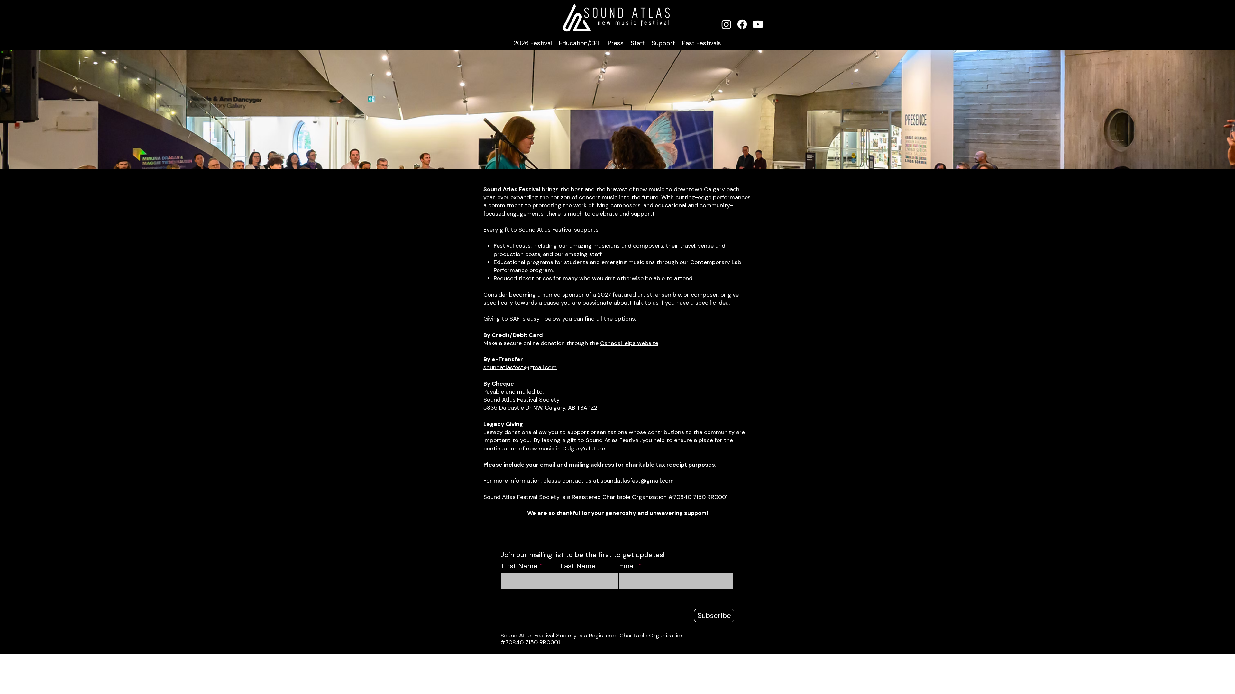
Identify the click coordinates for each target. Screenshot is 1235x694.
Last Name (578, 566)
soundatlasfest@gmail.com (520, 367)
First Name (519, 566)
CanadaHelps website (629, 343)
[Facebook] (742, 24)
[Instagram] (726, 24)
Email (627, 566)
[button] (532, 43)
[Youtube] (758, 24)
